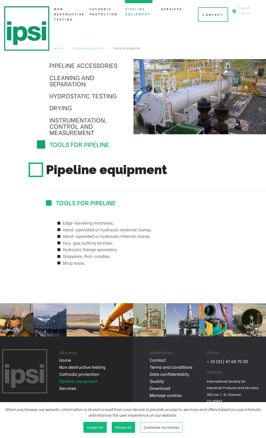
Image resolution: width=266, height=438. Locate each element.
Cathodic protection (103, 11)
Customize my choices (161, 427)
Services (172, 9)
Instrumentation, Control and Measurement (78, 126)
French (244, 8)
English (244, 13)
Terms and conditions (171, 367)
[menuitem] (67, 11)
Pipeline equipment (138, 11)
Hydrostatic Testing (83, 95)
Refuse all (123, 427)
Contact (213, 14)
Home (58, 47)
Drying (60, 107)
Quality (157, 381)
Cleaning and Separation (71, 80)
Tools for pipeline (79, 144)
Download (160, 388)
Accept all (95, 427)
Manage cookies (166, 395)
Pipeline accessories (83, 64)
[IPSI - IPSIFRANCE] (26, 28)
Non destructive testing (67, 14)
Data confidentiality (169, 374)
